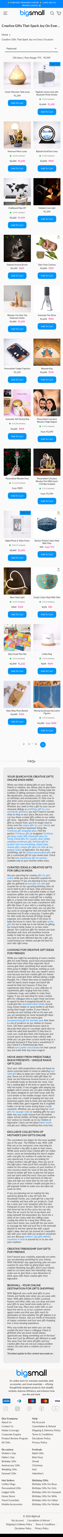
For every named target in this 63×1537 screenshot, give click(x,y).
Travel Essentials (10, 1500)
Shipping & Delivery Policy (46, 1430)
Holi (34, 1469)
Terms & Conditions (42, 1434)
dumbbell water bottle (33, 1004)
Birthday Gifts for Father (45, 1500)
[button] (40, 99)
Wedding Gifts (9, 1469)
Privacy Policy (39, 1442)
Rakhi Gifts (38, 1453)
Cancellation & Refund (44, 1426)
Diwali (35, 1461)
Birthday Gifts (9, 1461)
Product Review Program (15, 1438)
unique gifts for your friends (36, 825)
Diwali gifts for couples (25, 838)
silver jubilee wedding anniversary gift (28, 840)
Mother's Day (9, 1453)
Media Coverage (10, 1430)
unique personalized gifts (38, 852)
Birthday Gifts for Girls (44, 1488)
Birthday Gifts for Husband (46, 1492)
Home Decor (8, 1496)
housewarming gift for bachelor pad (25, 1020)
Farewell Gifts (9, 1473)
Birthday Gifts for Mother (45, 1504)
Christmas (37, 1465)
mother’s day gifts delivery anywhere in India (29, 1238)
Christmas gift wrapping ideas (22, 830)
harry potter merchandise (27, 1047)
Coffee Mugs (9, 1484)
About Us (7, 1422)
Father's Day (8, 1457)
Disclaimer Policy (41, 1438)
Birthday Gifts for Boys (44, 1484)
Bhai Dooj (37, 1457)
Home (5, 34)
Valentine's (38, 1473)
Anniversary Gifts (11, 1465)
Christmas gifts (22, 833)
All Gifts (6, 1442)
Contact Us (7, 1426)
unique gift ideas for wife (33, 847)
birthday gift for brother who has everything (27, 843)
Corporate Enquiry (11, 1434)
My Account (38, 1422)
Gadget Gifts (8, 1492)
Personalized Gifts (11, 1488)
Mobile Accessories (12, 1504)
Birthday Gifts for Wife (44, 1496)
